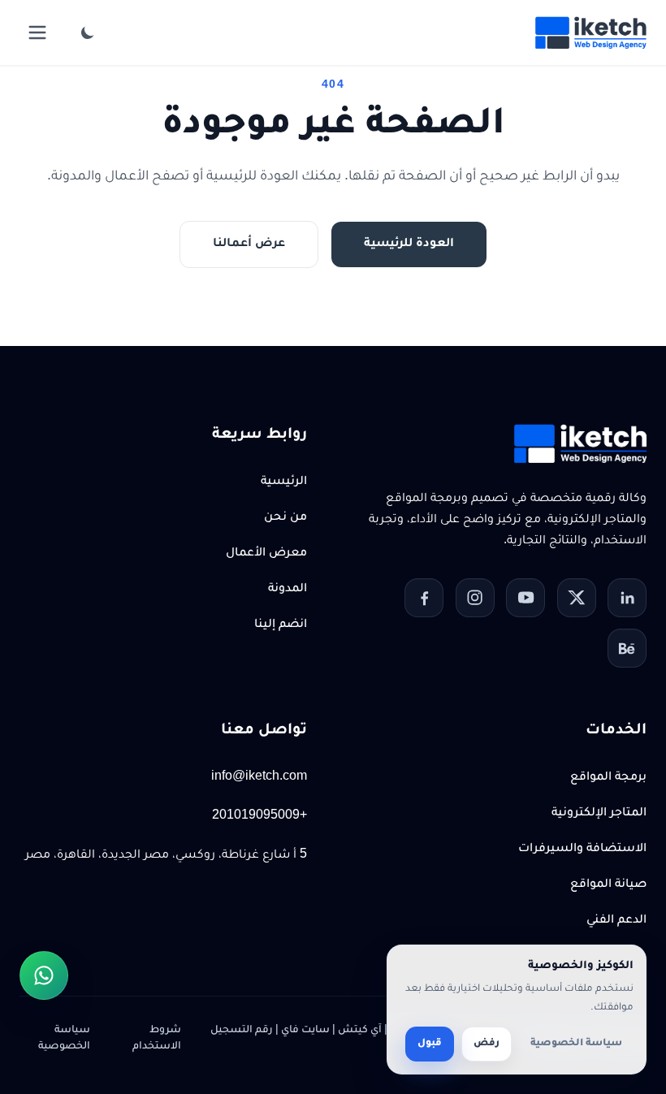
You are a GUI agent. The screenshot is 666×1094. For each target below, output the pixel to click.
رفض (487, 1043)
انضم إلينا (280, 625)
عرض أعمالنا (249, 244)
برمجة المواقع (608, 778)
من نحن (285, 518)
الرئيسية (284, 482)
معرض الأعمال (266, 553)
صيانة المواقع (608, 885)
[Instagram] (475, 597)
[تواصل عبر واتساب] (43, 975)
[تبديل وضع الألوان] (87, 32)
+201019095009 (259, 817)
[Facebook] (423, 597)
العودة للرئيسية (409, 244)
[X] (576, 597)
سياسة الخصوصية (64, 1039)
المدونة (287, 589)
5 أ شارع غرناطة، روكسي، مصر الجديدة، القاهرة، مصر (166, 856)
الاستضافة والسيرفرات (582, 849)
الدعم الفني (616, 921)
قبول (429, 1043)
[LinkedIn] (627, 597)
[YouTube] (525, 597)
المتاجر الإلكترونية (599, 813)
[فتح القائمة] (37, 32)
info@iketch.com (259, 778)
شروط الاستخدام (156, 1039)
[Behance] (627, 648)
